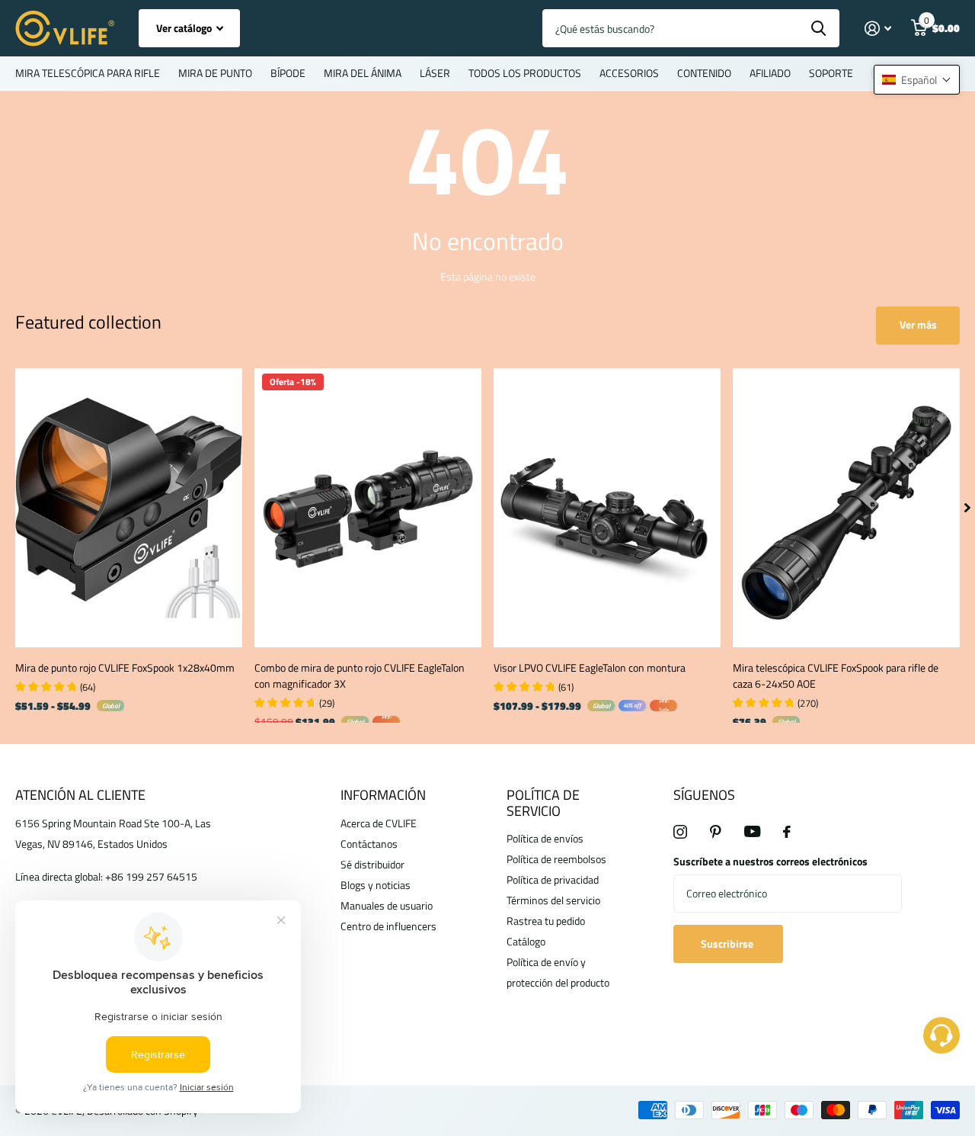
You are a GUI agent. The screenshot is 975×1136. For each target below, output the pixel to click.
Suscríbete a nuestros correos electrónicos (770, 861)
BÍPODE (287, 73)
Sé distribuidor (372, 864)
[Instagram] (680, 832)
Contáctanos (369, 844)
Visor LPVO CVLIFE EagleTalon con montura (590, 667)
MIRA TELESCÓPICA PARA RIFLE (87, 73)
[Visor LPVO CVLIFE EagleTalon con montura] (607, 508)
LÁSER (435, 73)
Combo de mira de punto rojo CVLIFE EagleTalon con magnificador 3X (359, 675)
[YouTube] (752, 831)
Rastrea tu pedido (546, 921)
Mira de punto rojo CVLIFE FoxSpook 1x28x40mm (125, 667)
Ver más (918, 324)
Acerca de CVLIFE (378, 823)
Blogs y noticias (375, 885)
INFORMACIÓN (383, 795)
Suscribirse (728, 943)
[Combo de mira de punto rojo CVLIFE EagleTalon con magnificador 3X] (367, 508)
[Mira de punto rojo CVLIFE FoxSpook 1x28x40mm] (128, 508)
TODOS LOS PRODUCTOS (524, 73)
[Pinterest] (715, 832)
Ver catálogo (185, 28)
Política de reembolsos (556, 859)
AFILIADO (770, 73)
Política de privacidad (553, 879)
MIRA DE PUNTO (215, 73)
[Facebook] (787, 832)
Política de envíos (545, 838)
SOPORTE (831, 73)
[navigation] (967, 508)
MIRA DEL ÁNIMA (362, 73)
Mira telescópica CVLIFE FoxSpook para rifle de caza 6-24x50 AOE (835, 675)
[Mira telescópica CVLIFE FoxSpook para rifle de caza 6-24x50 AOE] (846, 508)
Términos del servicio (553, 900)
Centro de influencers (388, 926)
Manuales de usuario (386, 905)
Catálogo (526, 941)
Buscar (818, 28)
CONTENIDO (704, 73)
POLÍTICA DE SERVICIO (543, 803)
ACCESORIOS (629, 73)
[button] (916, 80)
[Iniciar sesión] (878, 28)
